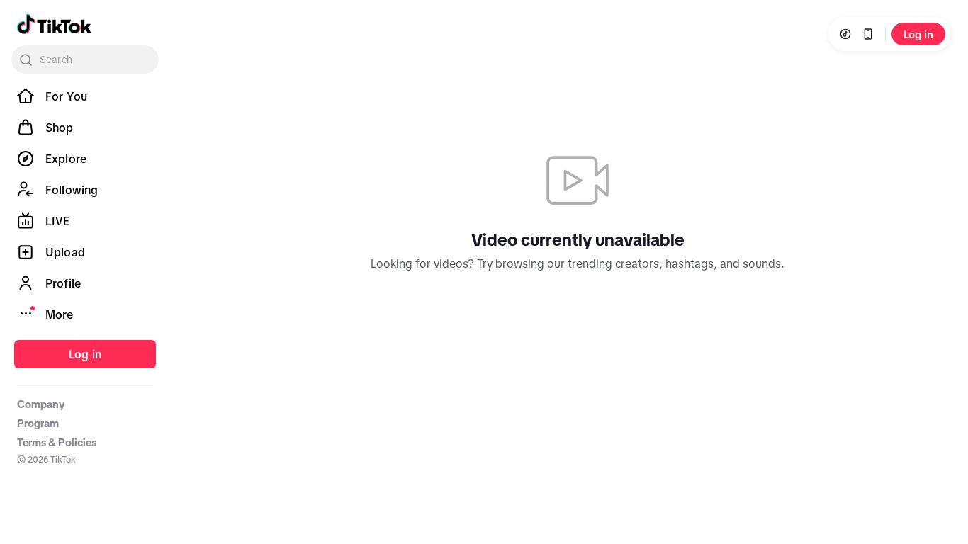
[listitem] (85, 96)
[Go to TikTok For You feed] (54, 24)
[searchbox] (85, 59)
